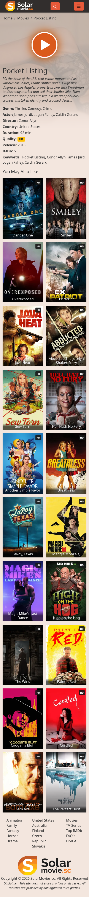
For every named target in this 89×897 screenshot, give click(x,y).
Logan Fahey (44, 114)
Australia (39, 825)
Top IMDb (74, 830)
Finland (38, 830)
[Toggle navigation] (79, 6)
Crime (47, 108)
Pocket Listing (45, 18)
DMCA (71, 841)
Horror (12, 835)
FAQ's (70, 835)
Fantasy (12, 830)
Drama (12, 841)
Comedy (34, 108)
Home (8, 18)
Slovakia (39, 846)
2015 (21, 145)
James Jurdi (23, 114)
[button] (44, 45)
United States (30, 126)
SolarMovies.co (42, 878)
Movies (23, 18)
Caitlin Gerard (67, 114)
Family (11, 825)
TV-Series (73, 825)
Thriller (20, 108)
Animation (14, 820)
